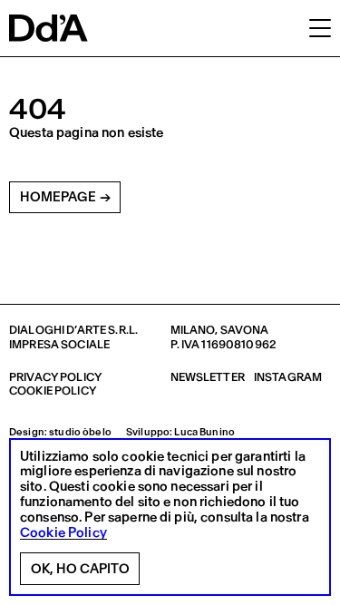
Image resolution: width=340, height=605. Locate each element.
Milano (193, 330)
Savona (244, 330)
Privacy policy (55, 377)
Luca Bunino (204, 432)
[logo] (48, 28)
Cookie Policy (63, 533)
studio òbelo (80, 432)
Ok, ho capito (80, 569)
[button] (320, 27)
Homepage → (65, 197)
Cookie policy (52, 390)
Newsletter (207, 377)
